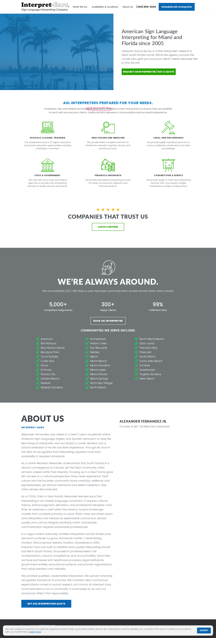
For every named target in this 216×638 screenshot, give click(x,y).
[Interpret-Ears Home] (45, 6)
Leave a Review (108, 227)
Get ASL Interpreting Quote (46, 603)
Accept (204, 630)
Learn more (35, 631)
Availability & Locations (105, 7)
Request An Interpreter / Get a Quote (148, 71)
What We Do (80, 7)
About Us (127, 7)
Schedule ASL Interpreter (176, 7)
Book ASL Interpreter (108, 321)
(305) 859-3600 (146, 7)
